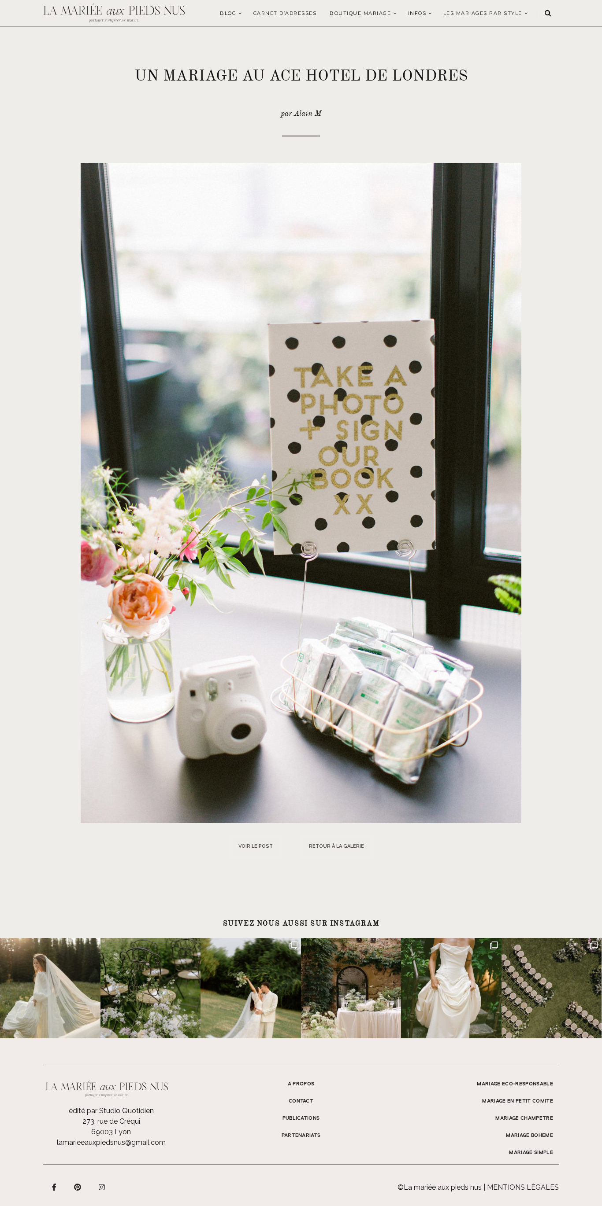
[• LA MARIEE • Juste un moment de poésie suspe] (50, 988)
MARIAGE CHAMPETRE (524, 1118)
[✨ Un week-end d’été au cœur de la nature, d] (251, 988)
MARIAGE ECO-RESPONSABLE (515, 1084)
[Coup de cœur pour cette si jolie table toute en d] (351, 988)
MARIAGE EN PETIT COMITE (517, 1101)
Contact (301, 1101)
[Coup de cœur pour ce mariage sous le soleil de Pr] (451, 988)
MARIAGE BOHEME (529, 1135)
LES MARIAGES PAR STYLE (482, 13)
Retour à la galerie (336, 846)
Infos (417, 13)
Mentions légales (523, 1187)
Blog (228, 13)
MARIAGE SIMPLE (531, 1153)
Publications (301, 1118)
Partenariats (301, 1135)
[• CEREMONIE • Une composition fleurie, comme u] (150, 988)
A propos (301, 1084)
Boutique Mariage (360, 13)
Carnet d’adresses (285, 13)
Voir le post (255, 846)
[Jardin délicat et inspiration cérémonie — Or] (552, 988)
